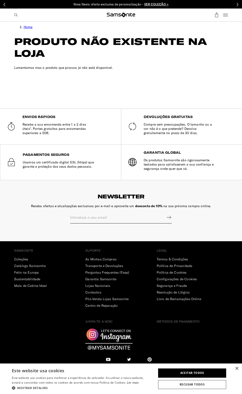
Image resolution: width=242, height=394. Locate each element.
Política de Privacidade (174, 266)
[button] (82, 387)
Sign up (166, 217)
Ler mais (133, 383)
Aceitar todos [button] (192, 373)
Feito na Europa (26, 272)
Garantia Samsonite (100, 279)
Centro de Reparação (101, 305)
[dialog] (121, 378)
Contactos (93, 292)
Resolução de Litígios (173, 292)
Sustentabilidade (27, 279)
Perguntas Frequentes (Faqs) (107, 272)
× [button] (236, 368)
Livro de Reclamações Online (179, 299)
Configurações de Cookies (177, 279)
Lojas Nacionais (97, 286)
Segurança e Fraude (172, 286)
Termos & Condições (172, 259)
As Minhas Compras (101, 259)
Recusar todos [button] (192, 384)
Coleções (21, 259)
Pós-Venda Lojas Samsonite (107, 299)
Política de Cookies (172, 272)
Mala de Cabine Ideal (30, 286)
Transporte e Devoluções (104, 266)
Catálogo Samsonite (30, 266)
